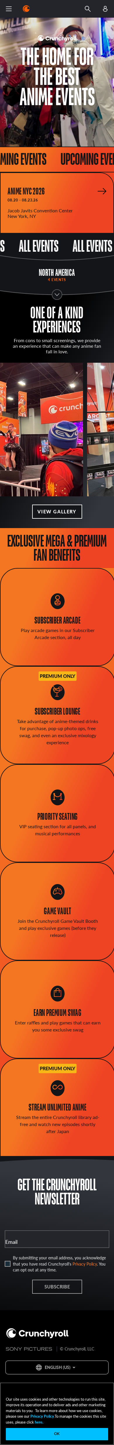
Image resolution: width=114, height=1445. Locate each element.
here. (38, 1422)
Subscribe (57, 1286)
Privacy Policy (84, 1263)
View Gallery (56, 511)
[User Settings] (105, 9)
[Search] (87, 9)
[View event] (102, 191)
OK (57, 1434)
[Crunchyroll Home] (37, 1334)
